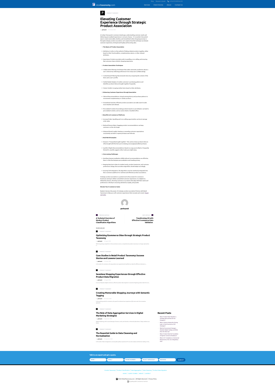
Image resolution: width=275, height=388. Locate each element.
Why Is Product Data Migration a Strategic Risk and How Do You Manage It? (168, 318)
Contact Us (179, 5)
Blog (152, 1)
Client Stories (158, 5)
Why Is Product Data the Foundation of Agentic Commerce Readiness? (169, 334)
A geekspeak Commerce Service (138, 381)
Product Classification (123, 370)
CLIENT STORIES (133, 373)
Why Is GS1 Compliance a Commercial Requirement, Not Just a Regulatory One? (169, 339)
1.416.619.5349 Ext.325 (176, 1)
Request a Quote (160, 1)
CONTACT (148, 373)
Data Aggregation (136, 370)
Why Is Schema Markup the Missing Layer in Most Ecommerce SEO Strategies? (169, 324)
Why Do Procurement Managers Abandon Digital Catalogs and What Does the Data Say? (169, 329)
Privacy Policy (153, 379)
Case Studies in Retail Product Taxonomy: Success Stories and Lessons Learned (120, 256)
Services (147, 5)
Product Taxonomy (110, 370)
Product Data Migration (160, 370)
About (169, 5)
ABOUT (141, 373)
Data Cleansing (147, 370)
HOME (125, 373)
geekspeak (104, 29)
